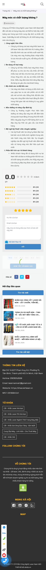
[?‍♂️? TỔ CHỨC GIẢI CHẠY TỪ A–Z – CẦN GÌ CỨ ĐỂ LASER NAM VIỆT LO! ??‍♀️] (8, 324)
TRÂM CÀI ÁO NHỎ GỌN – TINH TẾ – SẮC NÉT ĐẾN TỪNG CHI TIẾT (27, 315)
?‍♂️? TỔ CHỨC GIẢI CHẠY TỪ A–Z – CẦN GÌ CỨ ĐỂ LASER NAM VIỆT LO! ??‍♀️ (28, 327)
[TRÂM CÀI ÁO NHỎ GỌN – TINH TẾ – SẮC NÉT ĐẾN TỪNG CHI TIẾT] (8, 312)
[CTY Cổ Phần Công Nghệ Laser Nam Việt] (23, 4)
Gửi (23, 246)
